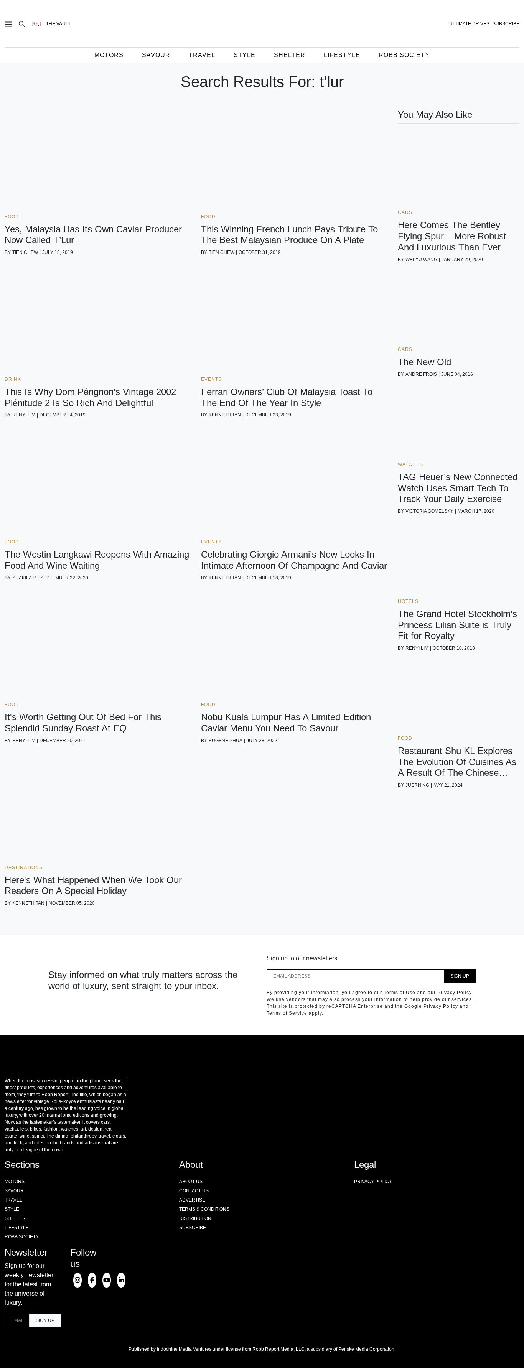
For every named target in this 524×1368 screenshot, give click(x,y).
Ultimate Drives (469, 23)
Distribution (195, 1218)
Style (244, 55)
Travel (202, 55)
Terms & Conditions (204, 1209)
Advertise (192, 1200)
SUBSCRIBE (506, 23)
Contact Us (194, 1191)
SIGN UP (459, 976)
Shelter (289, 55)
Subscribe (192, 1227)
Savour (156, 55)
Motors (109, 55)
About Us (191, 1181)
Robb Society (404, 55)
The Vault (58, 23)
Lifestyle (342, 55)
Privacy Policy (373, 1181)
